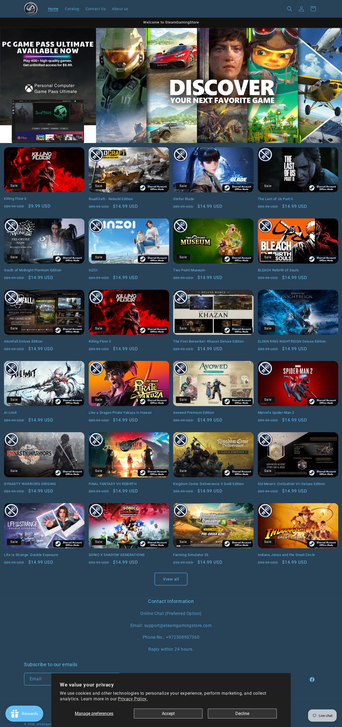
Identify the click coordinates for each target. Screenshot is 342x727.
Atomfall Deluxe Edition (23, 341)
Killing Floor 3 (15, 199)
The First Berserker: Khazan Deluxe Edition (208, 341)
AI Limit (10, 413)
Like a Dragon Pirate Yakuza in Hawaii (120, 413)
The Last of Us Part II (275, 199)
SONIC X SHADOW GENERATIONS (117, 555)
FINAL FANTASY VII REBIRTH (113, 484)
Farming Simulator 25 (190, 555)
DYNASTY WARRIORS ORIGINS (30, 484)
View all (171, 579)
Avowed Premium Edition (193, 413)
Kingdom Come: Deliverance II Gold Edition (208, 484)
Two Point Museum (189, 270)
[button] (290, 9)
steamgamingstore (51, 724)
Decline (242, 713)
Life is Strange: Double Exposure (31, 555)
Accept (168, 713)
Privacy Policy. (132, 698)
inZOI (93, 270)
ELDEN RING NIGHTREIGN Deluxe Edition (292, 341)
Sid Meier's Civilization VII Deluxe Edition (291, 484)
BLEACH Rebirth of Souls (278, 270)
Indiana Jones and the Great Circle (286, 555)
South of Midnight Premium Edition (32, 270)
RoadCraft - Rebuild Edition (111, 199)
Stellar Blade (183, 199)
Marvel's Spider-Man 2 (276, 413)
